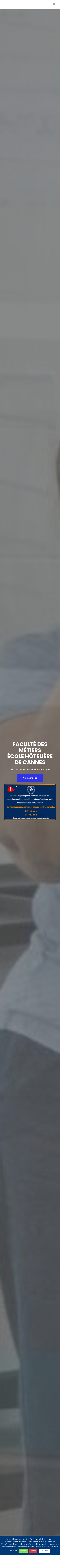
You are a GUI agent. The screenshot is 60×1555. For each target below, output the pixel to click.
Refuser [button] (33, 1550)
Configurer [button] (44, 1550)
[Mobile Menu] (54, 4)
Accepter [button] (23, 1550)
